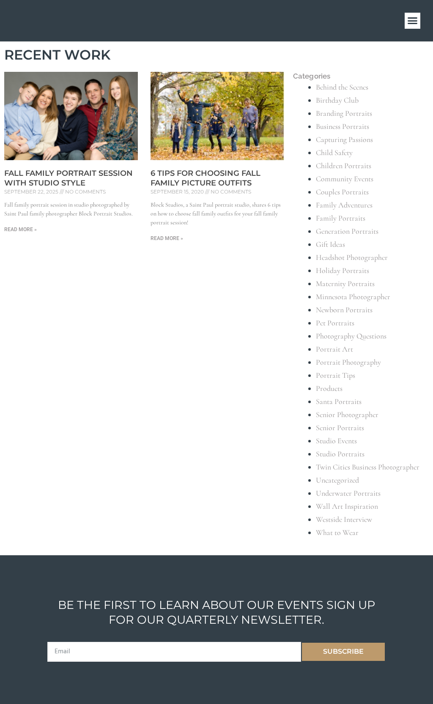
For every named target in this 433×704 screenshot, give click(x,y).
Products (329, 388)
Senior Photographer (347, 414)
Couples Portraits (342, 191)
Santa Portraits (339, 401)
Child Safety (334, 152)
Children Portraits (343, 165)
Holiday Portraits (342, 270)
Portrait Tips (335, 375)
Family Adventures (344, 205)
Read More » (20, 229)
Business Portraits (342, 126)
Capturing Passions (344, 139)
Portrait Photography (348, 362)
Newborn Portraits (344, 309)
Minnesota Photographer (353, 296)
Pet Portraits (335, 322)
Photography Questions (351, 336)
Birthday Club (337, 100)
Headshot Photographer (352, 257)
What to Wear (337, 532)
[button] (413, 21)
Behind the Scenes (342, 87)
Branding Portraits (344, 113)
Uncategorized (337, 480)
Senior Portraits (340, 427)
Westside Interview (344, 519)
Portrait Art (334, 349)
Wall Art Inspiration (347, 506)
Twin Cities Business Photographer (367, 467)
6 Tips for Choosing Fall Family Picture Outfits (205, 178)
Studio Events (336, 440)
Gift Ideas (330, 244)
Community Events (344, 178)
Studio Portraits (340, 453)
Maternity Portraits (345, 283)
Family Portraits (340, 218)
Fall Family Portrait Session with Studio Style (68, 178)
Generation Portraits (347, 231)
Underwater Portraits (348, 493)
